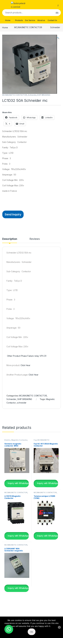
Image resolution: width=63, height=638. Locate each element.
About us (41, 20)
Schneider (55, 27)
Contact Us (52, 20)
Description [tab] (9, 239)
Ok (31, 632)
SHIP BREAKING (43, 95)
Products (19, 20)
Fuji (35, 440)
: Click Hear (33, 374)
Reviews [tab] (34, 239)
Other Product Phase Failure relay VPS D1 (26, 356)
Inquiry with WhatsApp (18, 483)
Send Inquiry (13, 214)
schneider (21, 402)
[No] (59, 627)
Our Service (30, 20)
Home (7, 20)
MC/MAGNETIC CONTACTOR (28, 27)
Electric (7, 440)
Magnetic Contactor (19, 440)
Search (57, 12)
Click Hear (25, 365)
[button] (58, 38)
